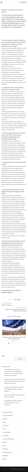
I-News (4, 429)
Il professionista (7, 432)
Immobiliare (6, 435)
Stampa (5, 459)
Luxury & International (8, 439)
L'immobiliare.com (6, 468)
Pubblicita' (5, 449)
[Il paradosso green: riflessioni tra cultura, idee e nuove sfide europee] (14, 327)
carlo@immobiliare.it (7, 292)
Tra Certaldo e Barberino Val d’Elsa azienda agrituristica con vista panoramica (13, 402)
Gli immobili (6, 425)
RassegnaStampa (7, 452)
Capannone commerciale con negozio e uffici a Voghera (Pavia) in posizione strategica (14, 389)
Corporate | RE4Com (8, 415)
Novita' (4, 445)
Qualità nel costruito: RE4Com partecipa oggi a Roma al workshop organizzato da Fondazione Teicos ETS (14, 381)
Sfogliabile (5, 455)
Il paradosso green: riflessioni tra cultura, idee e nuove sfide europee (14, 338)
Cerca (2, 356)
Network (5, 442)
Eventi (4, 422)
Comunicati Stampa (7, 412)
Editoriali (5, 419)
